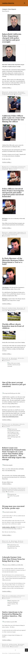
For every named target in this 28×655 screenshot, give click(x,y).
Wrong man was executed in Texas (8, 542)
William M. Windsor (13, 92)
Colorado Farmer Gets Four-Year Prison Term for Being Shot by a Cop (13, 559)
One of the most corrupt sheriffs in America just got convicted (14, 384)
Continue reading (7, 87)
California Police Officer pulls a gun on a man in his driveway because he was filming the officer (13, 119)
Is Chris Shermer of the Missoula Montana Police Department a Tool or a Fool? (13, 261)
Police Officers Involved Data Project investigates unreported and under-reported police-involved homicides (13, 193)
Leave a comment (18, 94)
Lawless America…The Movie (8, 527)
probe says (21, 541)
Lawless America (8, 3)
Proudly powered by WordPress (14, 653)
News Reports (21, 92)
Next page (26, 650)
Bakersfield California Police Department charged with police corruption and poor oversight (11, 38)
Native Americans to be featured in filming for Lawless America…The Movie (12, 615)
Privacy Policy (4, 653)
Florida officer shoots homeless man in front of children (13, 326)
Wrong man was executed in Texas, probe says (13, 507)
